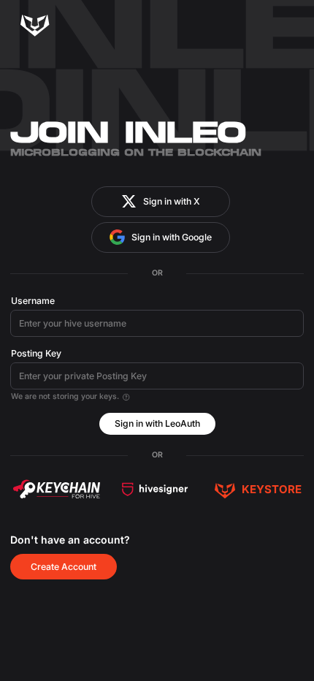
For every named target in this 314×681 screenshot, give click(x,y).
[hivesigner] (154, 489)
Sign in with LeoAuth (157, 423)
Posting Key (36, 353)
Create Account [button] (63, 566)
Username (33, 300)
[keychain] (56, 489)
